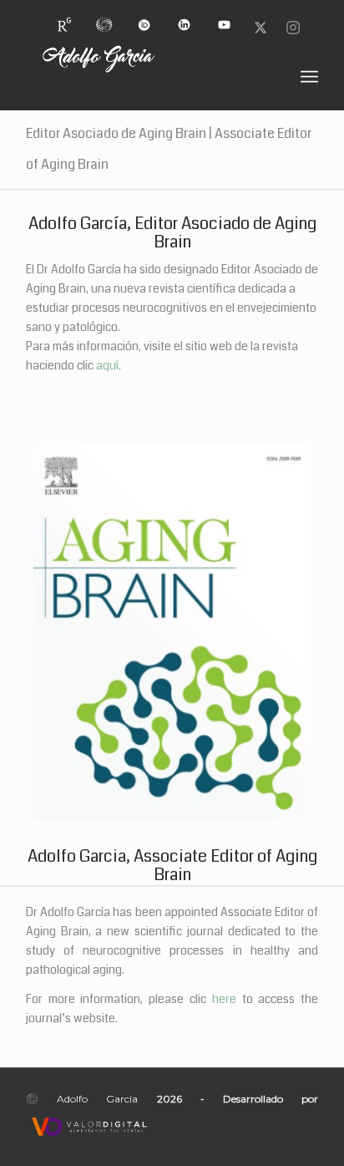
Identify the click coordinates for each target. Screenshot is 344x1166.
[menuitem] (64, 18)
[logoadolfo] (143, 76)
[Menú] (309, 77)
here (224, 998)
